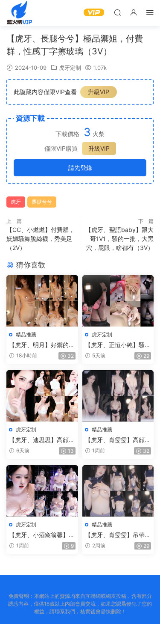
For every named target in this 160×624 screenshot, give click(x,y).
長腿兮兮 (42, 202)
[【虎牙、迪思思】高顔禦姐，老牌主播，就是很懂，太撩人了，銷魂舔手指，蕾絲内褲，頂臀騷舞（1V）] (42, 396)
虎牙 (16, 202)
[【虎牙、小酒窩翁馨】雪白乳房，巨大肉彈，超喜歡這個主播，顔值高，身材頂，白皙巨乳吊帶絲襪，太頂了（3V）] (42, 491)
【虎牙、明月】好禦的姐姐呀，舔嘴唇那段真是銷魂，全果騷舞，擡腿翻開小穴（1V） (42, 345)
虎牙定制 (70, 67)
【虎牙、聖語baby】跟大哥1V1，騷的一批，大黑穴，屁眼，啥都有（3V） (119, 238)
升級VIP (98, 91)
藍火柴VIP (19, 13)
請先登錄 (80, 167)
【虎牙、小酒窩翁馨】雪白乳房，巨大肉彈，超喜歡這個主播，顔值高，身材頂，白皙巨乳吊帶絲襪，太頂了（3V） (42, 535)
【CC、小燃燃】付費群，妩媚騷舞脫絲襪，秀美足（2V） (40, 238)
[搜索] (117, 12)
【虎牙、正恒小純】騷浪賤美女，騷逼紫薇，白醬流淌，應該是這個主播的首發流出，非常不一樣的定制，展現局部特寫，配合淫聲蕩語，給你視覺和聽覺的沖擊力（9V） (118, 345)
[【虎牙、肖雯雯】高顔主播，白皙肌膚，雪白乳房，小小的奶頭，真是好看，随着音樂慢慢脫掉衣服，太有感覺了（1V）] (118, 396)
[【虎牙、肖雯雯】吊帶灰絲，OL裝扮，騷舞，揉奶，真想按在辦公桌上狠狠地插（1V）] (118, 491)
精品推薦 (26, 334)
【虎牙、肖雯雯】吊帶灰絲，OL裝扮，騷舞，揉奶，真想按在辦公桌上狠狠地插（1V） (118, 535)
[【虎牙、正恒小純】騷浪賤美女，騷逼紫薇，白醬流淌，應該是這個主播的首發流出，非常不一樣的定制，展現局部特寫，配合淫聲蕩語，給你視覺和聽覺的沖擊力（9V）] (118, 301)
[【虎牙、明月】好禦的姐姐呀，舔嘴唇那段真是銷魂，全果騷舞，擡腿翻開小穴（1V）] (42, 301)
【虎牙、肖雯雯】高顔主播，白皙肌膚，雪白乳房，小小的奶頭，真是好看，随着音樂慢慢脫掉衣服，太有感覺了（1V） (118, 440)
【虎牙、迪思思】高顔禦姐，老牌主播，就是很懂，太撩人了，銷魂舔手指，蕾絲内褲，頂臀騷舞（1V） (42, 440)
